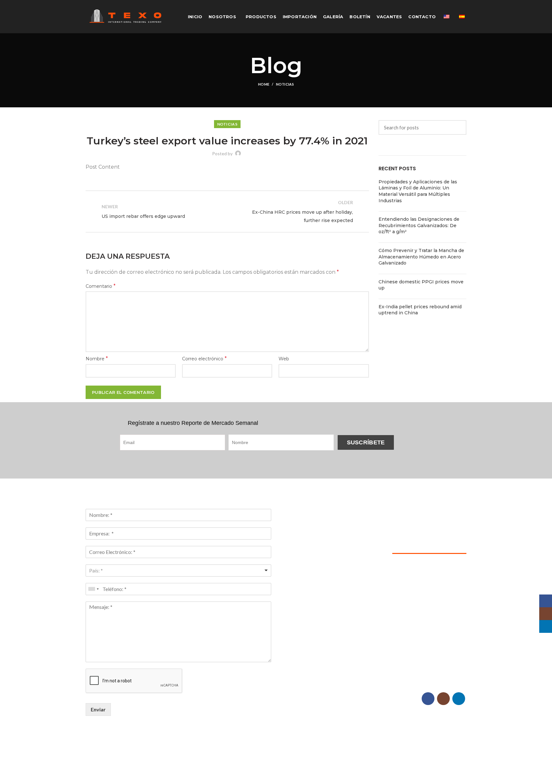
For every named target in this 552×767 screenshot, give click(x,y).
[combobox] (178, 570)
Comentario (101, 286)
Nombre (97, 359)
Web (284, 359)
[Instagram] (443, 698)
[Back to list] (227, 211)
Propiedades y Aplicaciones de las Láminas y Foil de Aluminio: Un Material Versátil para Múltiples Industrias (418, 191)
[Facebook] (428, 698)
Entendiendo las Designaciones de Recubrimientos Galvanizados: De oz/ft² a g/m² (419, 225)
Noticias (285, 84)
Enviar (98, 709)
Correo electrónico (204, 359)
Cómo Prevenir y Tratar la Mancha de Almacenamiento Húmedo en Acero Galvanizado (421, 257)
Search (458, 127)
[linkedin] (458, 698)
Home (263, 84)
